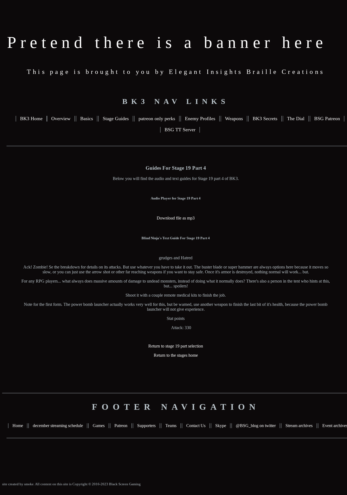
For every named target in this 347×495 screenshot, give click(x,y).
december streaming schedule (58, 425)
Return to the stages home (176, 355)
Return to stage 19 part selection (175, 346)
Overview (60, 118)
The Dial (295, 118)
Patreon (120, 425)
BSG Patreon (327, 118)
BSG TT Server (180, 129)
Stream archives (299, 425)
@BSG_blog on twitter (256, 425)
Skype (220, 425)
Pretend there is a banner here (167, 42)
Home (17, 425)
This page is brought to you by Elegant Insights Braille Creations (175, 71)
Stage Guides (116, 118)
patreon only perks (157, 118)
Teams (170, 425)
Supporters (146, 425)
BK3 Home (31, 118)
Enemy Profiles (200, 118)
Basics (86, 118)
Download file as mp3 (176, 218)
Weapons (234, 118)
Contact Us (195, 425)
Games (99, 425)
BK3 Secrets (265, 118)
